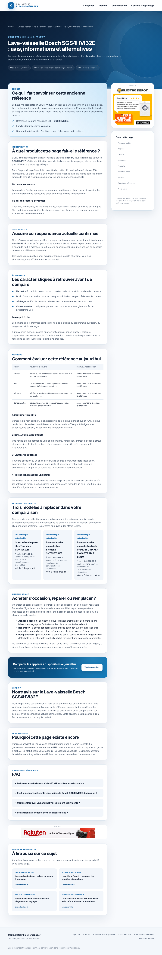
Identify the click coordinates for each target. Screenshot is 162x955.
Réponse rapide (124, 143)
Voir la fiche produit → (26, 568)
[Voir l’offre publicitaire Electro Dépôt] (132, 106)
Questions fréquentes (126, 183)
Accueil (11, 27)
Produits (103, 5)
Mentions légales (146, 938)
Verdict (121, 177)
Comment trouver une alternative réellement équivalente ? (48, 802)
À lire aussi (122, 189)
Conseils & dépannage (142, 5)
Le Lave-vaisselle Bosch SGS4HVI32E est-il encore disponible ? (51, 783)
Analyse (121, 149)
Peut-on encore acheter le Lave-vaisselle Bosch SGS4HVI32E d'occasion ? (57, 793)
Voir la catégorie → (92, 667)
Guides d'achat (119, 5)
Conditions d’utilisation (144, 934)
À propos (76, 934)
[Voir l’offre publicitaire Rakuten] (58, 833)
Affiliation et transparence (104, 934)
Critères (121, 154)
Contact (86, 934)
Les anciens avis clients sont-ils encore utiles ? (42, 812)
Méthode (121, 160)
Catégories (88, 5)
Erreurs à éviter (124, 172)
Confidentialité (124, 934)
